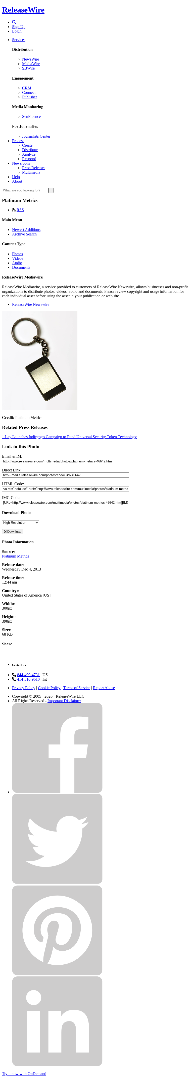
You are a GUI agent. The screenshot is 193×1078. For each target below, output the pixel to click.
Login (17, 31)
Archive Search (24, 234)
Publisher (29, 97)
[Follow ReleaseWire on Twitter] (57, 883)
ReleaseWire (23, 9)
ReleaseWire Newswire (30, 304)
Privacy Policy (23, 688)
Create (27, 145)
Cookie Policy (49, 688)
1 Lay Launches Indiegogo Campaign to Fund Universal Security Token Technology (69, 437)
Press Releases (33, 168)
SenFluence (31, 116)
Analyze (28, 154)
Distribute (30, 150)
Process (18, 141)
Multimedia (31, 172)
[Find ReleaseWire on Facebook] (57, 792)
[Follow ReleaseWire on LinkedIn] (57, 1065)
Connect (28, 92)
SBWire (28, 68)
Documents (21, 267)
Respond (29, 159)
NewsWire (30, 59)
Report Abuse (104, 688)
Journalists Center (36, 136)
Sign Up (18, 27)
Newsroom (21, 163)
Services (18, 40)
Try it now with (24, 1073)
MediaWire (31, 64)
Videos (17, 258)
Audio (17, 263)
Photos (17, 254)
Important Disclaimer (64, 701)
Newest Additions (26, 229)
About (17, 181)
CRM (26, 88)
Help (16, 177)
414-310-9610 (28, 679)
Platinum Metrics (15, 556)
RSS (20, 210)
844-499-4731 (28, 675)
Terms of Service (76, 688)
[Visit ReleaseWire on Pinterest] (57, 974)
